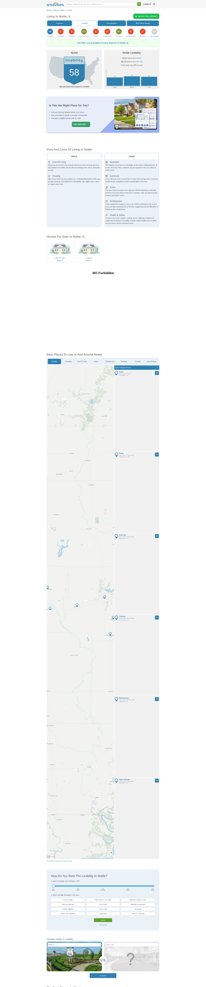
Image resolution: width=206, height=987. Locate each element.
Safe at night (103, 909)
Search (49, 10)
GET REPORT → (81, 124)
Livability (146, 4)
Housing (124, 361)
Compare (103, 975)
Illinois (56, 10)
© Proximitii (83, 858)
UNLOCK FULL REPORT (147, 16)
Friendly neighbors (68, 909)
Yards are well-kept (68, 904)
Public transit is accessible (103, 900)
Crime (96, 361)
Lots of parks (103, 904)
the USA (140, 62)
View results (103, 925)
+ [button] (111, 852)
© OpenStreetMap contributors (93, 858)
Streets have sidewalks (68, 913)
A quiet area (103, 913)
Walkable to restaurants (138, 904)
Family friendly (68, 900)
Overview (59, 23)
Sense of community (138, 913)
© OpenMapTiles (106, 858)
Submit (103, 920)
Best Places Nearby (143, 23)
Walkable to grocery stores (138, 900)
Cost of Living (82, 361)
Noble (63, 10)
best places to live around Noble (62, 861)
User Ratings (151, 361)
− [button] (111, 856)
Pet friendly (138, 909)
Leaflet (112, 858)
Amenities (68, 361)
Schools (138, 361)
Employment (109, 361)
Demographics (112, 23)
